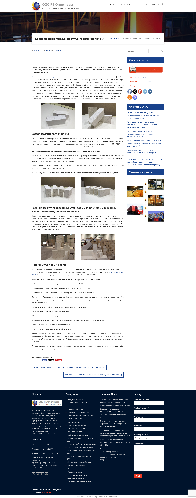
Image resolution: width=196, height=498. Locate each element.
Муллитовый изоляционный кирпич (80, 447)
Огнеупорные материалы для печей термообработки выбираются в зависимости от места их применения (145, 115)
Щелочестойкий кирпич (76, 428)
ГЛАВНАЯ (111, 4)
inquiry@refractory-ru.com (46, 433)
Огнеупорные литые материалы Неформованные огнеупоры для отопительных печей (140, 134)
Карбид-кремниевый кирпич (77, 435)
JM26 (116, 272)
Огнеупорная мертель (75, 478)
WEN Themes (46, 492)
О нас (146, 4)
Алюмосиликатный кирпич (77, 402)
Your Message (139, 443)
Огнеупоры (123, 4)
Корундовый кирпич (74, 422)
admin (48, 50)
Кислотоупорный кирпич (76, 425)
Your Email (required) (141, 408)
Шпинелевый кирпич (75, 419)
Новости (137, 4)
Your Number (138, 426)
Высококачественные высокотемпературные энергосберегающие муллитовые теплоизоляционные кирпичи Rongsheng (145, 162)
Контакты (155, 4)
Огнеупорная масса (74, 472)
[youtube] (46, 474)
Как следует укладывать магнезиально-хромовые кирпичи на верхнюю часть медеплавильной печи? (142, 124)
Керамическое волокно (76, 465)
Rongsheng (45, 413)
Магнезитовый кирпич (75, 409)
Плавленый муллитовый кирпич (44, 77)
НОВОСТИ (57, 50)
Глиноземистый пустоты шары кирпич (81, 444)
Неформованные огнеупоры (77, 469)
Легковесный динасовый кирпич (79, 462)
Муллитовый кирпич (74, 432)
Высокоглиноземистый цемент (79, 482)
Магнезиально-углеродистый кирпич (81, 415)
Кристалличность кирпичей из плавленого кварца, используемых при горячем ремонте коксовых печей (144, 143)
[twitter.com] (38, 474)
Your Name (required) (141, 399)
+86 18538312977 (140, 77)
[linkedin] (42, 474)
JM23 (111, 272)
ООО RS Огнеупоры (57, 4)
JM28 (121, 272)
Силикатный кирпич (74, 406)
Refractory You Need (141, 434)
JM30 (34, 275)
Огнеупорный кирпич (75, 400)
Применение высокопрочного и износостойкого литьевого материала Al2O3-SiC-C (145, 152)
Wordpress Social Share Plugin (88, 497)
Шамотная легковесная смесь (78, 475)
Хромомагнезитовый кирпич (78, 412)
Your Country (138, 417)
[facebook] (33, 474)
